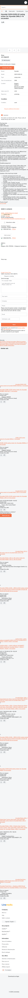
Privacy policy (5, 944)
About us (4, 912)
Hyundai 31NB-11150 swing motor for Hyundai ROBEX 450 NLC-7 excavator (13, 390)
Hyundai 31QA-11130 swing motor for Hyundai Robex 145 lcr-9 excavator (13, 497)
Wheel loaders (12, 342)
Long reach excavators (20, 344)
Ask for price (7, 60)
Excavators (3, 341)
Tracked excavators (11, 341)
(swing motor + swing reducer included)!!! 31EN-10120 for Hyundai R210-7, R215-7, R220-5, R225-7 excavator (12, 647)
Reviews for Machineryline (8, 949)
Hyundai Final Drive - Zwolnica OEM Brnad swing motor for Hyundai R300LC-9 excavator (13, 886)
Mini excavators (4, 342)
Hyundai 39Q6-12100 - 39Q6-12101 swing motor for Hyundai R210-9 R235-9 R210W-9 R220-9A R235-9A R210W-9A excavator (14, 738)
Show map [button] (3, 259)
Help (3, 915)
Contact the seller (7, 67)
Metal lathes (11, 345)
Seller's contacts (6, 918)
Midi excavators (10, 344)
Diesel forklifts (19, 342)
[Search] (25, 7)
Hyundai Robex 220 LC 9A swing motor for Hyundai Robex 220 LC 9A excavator (12, 558)
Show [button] (14, 229)
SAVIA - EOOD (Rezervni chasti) (9, 213)
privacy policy (21, 328)
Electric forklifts (4, 345)
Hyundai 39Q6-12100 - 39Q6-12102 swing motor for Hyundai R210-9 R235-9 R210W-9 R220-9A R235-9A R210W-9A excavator (14, 589)
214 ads (8, 216)
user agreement (7, 329)
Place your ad (5, 515)
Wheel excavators (21, 341)
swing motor (17, 77)
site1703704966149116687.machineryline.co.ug (13, 218)
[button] (25, 2)
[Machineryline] (6, 11)
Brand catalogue (6, 952)
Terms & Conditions (6, 941)
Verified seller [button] (7, 214)
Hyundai (16, 71)
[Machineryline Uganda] (10, 2)
